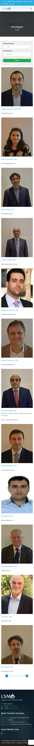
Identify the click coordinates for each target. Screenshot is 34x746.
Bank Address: (5, 717)
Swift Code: (4, 720)
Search (17, 60)
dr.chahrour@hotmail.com (8, 364)
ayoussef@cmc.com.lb (7, 671)
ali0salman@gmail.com (7, 520)
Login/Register (29, 1)
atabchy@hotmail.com (7, 214)
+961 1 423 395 (5, 1)
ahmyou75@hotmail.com (8, 470)
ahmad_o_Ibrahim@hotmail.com (9, 420)
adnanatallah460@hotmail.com (9, 264)
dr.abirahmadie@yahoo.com (8, 163)
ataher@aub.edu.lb (6, 621)
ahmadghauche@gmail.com (8, 314)
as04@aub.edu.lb (5, 570)
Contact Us (22, 1)
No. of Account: (5, 722)
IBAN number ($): (5, 724)
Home (17, 30)
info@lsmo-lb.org (14, 1)
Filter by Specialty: (8, 43)
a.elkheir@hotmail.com (7, 113)
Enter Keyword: (7, 51)
